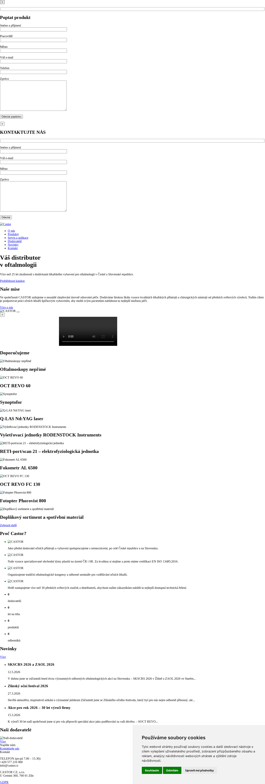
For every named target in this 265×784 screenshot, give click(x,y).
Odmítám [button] (172, 770)
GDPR (4, 782)
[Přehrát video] (18, 312)
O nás (11, 230)
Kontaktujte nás (9, 748)
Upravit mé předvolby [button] (199, 770)
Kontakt (13, 248)
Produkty (13, 234)
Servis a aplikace (18, 237)
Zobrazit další (8, 525)
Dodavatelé (15, 241)
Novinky (13, 244)
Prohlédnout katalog (12, 281)
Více (3, 657)
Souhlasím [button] (152, 770)
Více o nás (6, 307)
